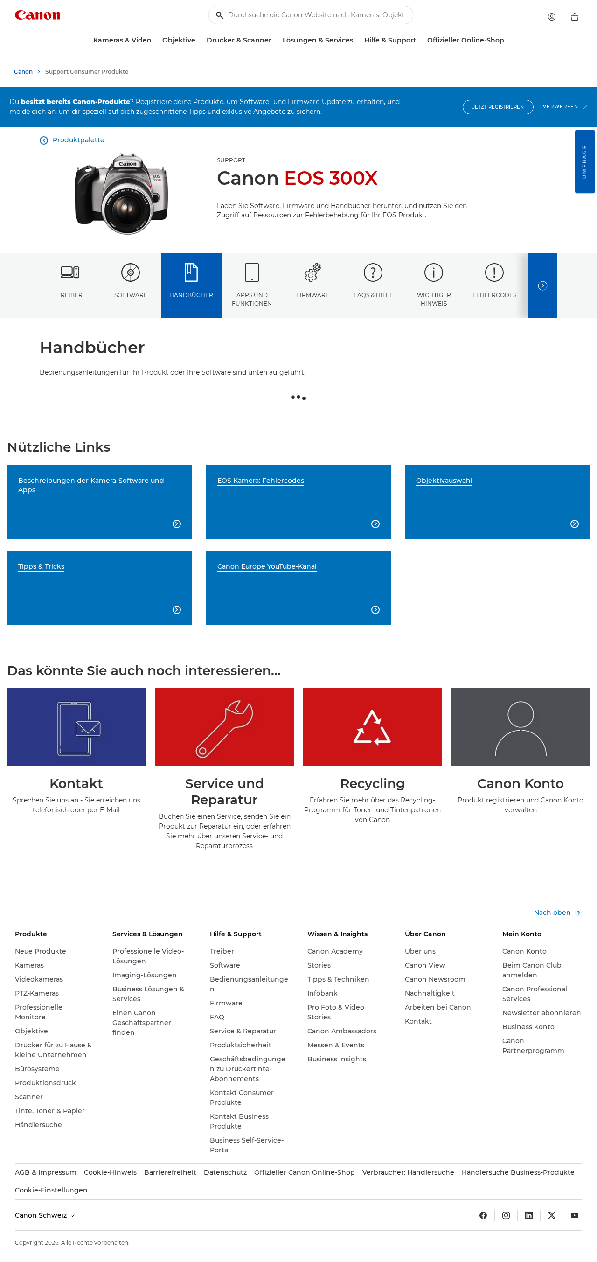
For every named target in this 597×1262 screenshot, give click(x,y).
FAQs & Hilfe (373, 295)
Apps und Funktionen (252, 299)
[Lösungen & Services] (357, 40)
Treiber (70, 295)
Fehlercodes (494, 295)
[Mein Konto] (551, 16)
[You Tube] (574, 1215)
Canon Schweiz (42, 1215)
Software (130, 295)
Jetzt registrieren (498, 107)
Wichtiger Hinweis (434, 299)
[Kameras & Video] (155, 40)
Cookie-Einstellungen (51, 1190)
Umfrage (585, 161)
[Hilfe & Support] (419, 40)
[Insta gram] (506, 1215)
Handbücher (191, 295)
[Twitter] (551, 1215)
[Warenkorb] (574, 16)
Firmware (312, 295)
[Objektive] (199, 40)
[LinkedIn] (529, 1215)
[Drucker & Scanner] (275, 40)
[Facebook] (483, 1215)
